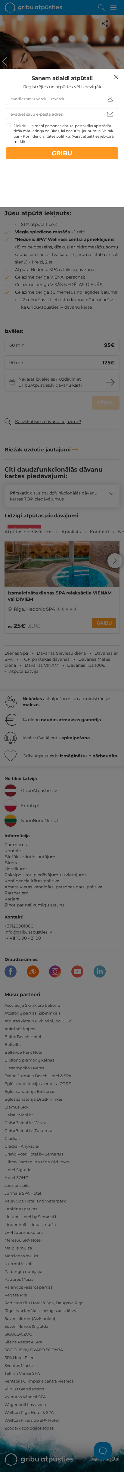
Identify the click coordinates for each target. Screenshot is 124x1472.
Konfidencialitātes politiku (46, 136)
